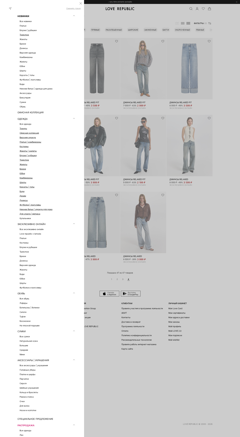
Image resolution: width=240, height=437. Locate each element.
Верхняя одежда (28, 137)
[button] (80, 3)
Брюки (23, 169)
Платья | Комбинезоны (30, 142)
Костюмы (24, 146)
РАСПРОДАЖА (26, 425)
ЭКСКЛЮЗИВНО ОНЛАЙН (32, 224)
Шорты (23, 182)
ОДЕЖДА (23, 118)
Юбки (22, 173)
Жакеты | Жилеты (28, 151)
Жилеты (23, 164)
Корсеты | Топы (27, 187)
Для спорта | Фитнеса (30, 214)
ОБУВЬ (21, 293)
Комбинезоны (26, 178)
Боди (22, 191)
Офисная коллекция (29, 133)
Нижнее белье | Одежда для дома (36, 209)
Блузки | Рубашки (28, 155)
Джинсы (24, 200)
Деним (23, 196)
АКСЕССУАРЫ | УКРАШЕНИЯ (33, 360)
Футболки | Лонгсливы (30, 205)
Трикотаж (24, 35)
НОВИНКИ (23, 16)
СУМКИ (22, 331)
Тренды (23, 128)
